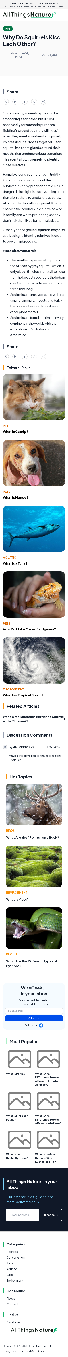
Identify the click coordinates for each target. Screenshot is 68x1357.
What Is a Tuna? (15, 563)
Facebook (13, 1322)
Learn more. (57, 6)
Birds (10, 830)
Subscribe (34, 1018)
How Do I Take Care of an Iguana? (29, 629)
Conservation (16, 1257)
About (11, 1298)
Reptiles (13, 954)
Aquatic (9, 557)
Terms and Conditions (32, 1351)
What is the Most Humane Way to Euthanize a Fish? (46, 1158)
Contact (12, 1304)
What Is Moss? (17, 899)
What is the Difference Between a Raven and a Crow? (48, 1119)
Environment (13, 689)
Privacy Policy (10, 1351)
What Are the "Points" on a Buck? (32, 837)
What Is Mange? (15, 497)
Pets (6, 426)
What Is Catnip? (15, 431)
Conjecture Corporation (41, 1346)
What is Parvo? (15, 1073)
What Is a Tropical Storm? (23, 695)
